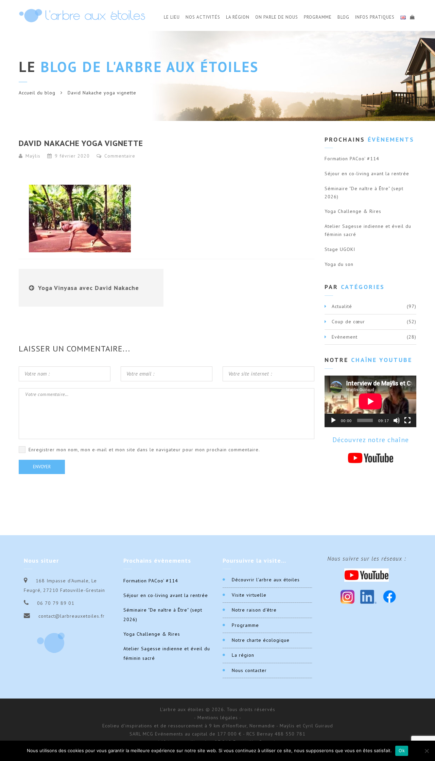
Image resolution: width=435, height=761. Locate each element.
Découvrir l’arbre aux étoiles (266, 580)
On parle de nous (276, 17)
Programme (318, 17)
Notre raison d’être (254, 610)
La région (243, 655)
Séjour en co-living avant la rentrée (367, 173)
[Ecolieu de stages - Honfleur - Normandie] (82, 15)
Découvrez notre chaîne (370, 439)
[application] (370, 401)
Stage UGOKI (340, 249)
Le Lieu (172, 17)
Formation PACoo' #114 (352, 159)
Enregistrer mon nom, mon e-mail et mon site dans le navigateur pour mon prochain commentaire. (144, 450)
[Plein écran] (407, 420)
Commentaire (119, 156)
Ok (402, 750)
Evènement (345, 337)
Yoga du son (339, 264)
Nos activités (203, 17)
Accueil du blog (37, 93)
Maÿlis (32, 156)
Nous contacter (249, 670)
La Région (237, 17)
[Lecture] (333, 420)
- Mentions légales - (217, 717)
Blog (343, 17)
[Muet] (396, 420)
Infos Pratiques (375, 17)
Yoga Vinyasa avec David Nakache (88, 288)
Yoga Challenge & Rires (353, 211)
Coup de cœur (348, 322)
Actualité (342, 306)
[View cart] (411, 16)
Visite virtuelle (249, 595)
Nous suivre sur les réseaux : (366, 558)
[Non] (426, 750)
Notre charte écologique (261, 640)
